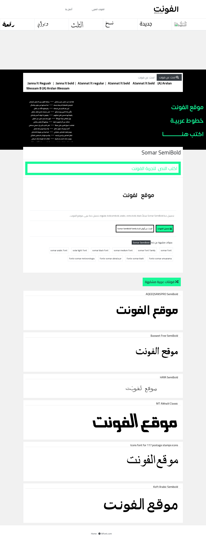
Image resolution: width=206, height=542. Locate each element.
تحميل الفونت (163, 228)
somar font (166, 250)
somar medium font (123, 250)
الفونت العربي (98, 9)
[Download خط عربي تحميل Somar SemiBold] (139, 194)
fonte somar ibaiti (135, 258)
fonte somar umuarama (160, 258)
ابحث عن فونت (167, 77)
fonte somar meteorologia (81, 258)
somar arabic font (58, 250)
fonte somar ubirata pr (110, 258)
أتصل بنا (68, 9)
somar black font (100, 250)
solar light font (80, 250)
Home (94, 533)
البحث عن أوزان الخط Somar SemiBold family (134, 228)
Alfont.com (106, 533)
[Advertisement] (84, 50)
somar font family (146, 250)
